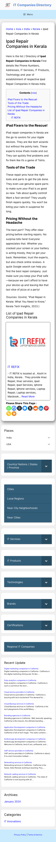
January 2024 (12, 801)
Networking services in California (18, 762)
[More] (14, 413)
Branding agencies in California (17, 715)
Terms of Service (35, 835)
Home (9, 29)
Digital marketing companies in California (21, 668)
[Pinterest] (46, 408)
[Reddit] (35, 408)
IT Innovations (12, 821)
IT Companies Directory (32, 5)
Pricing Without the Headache (25, 106)
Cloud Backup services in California (19, 704)
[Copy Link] (8, 413)
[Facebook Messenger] (24, 408)
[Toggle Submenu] (46, 466)
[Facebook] (14, 408)
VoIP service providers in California (18, 751)
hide (34, 93)
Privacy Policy (20, 835)
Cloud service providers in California (19, 692)
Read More (28, 396)
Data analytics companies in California (20, 680)
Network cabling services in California (20, 774)
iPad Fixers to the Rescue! (22, 99)
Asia (18, 29)
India (27, 29)
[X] (30, 408)
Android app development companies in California (25, 739)
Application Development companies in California (24, 727)
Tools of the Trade (18, 102)
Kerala (36, 29)
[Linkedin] (41, 408)
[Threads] (19, 408)
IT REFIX (15, 117)
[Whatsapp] (8, 408)
